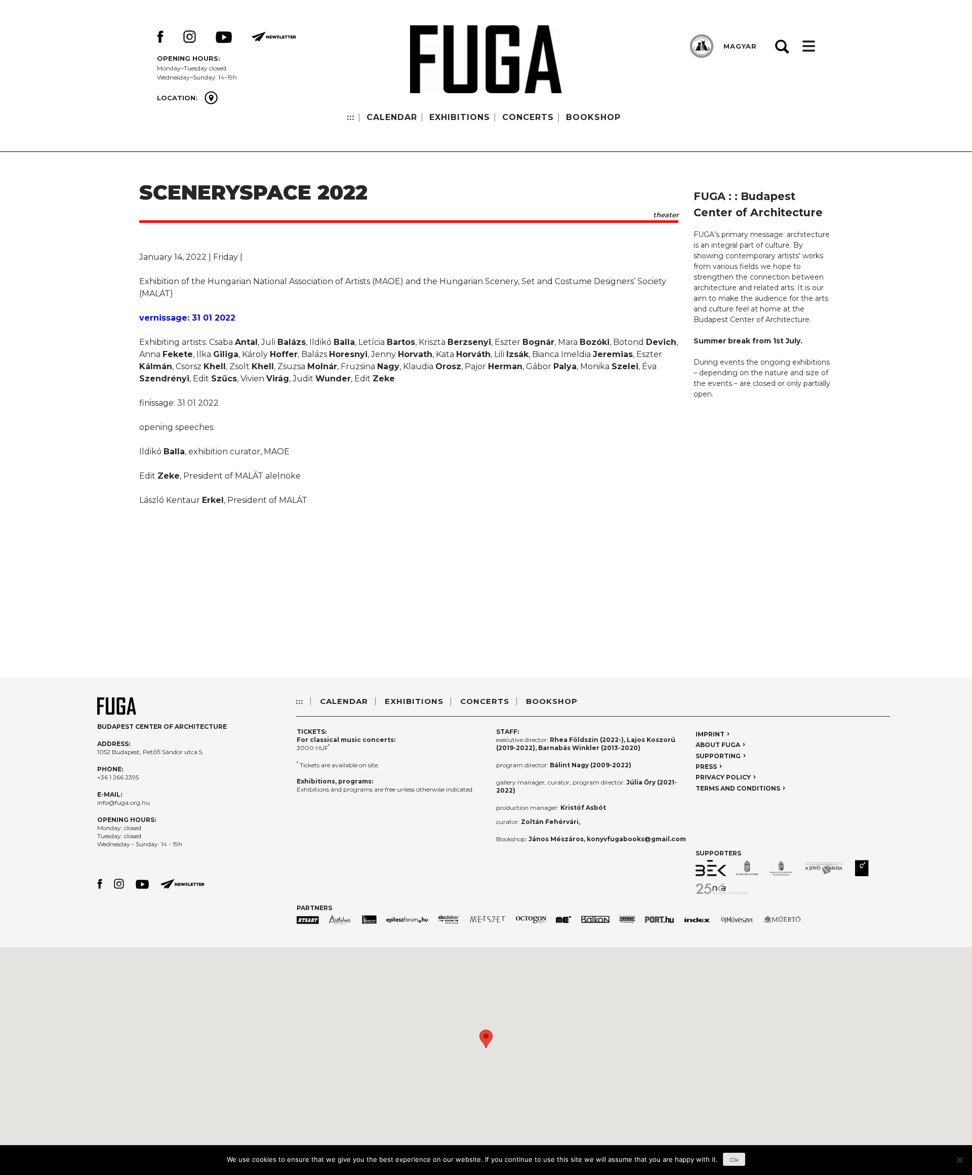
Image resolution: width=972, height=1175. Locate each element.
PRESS (706, 766)
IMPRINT (710, 734)
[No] (959, 1160)
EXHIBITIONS (459, 117)
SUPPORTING (718, 756)
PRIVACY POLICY (723, 777)
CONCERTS (528, 117)
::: (350, 117)
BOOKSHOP (593, 117)
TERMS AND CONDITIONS (738, 788)
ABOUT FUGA (718, 745)
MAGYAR (740, 46)
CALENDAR (392, 117)
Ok (734, 1159)
